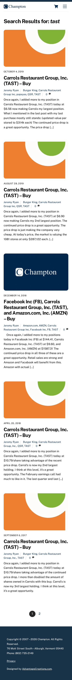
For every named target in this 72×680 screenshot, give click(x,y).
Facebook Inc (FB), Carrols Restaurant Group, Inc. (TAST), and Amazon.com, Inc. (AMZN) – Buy (36, 310)
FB (49, 329)
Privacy (11, 660)
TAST (37, 94)
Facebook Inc (38, 329)
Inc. (14, 445)
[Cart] (56, 6)
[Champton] (15, 7)
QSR (30, 94)
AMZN (42, 325)
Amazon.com (30, 325)
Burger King (30, 90)
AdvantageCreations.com (37, 668)
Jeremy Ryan (11, 90)
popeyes (21, 94)
